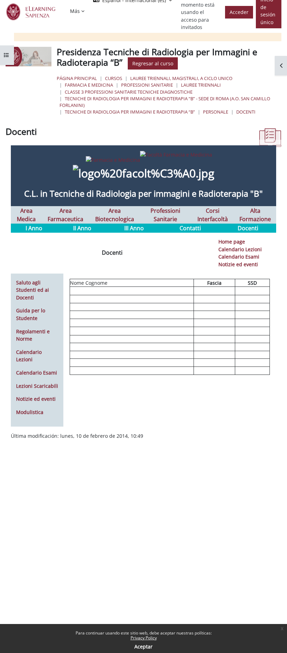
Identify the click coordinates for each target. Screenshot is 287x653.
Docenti (245, 112)
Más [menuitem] (75, 11)
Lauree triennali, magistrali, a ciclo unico (181, 78)
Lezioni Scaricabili (37, 386)
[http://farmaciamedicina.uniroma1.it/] (143, 154)
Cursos (113, 78)
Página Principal (77, 78)
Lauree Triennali (201, 85)
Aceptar (143, 646)
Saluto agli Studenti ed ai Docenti (32, 290)
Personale (215, 112)
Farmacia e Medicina (89, 85)
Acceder (239, 12)
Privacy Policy (144, 638)
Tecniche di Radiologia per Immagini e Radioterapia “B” (130, 112)
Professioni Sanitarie (147, 85)
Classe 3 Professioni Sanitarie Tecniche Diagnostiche (128, 92)
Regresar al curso (152, 63)
